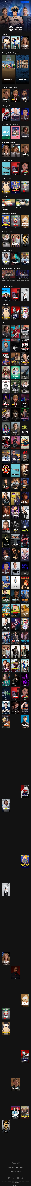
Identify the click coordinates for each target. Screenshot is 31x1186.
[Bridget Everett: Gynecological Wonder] (25, 414)
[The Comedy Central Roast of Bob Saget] (6, 484)
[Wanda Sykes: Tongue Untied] (15, 1126)
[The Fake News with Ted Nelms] (15, 638)
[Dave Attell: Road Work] (25, 568)
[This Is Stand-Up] (15, 1070)
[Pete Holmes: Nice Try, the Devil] (15, 944)
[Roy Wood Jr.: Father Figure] (6, 972)
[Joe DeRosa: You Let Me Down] (6, 749)
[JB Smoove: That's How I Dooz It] (15, 679)
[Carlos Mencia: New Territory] (15, 442)
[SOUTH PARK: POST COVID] (25, 986)
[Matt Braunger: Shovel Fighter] (6, 861)
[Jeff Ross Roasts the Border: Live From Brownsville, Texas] (15, 721)
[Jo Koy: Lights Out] (25, 735)
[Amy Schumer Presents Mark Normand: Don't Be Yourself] (6, 359)
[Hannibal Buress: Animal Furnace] (15, 651)
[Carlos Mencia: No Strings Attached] (25, 442)
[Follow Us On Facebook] (9, 1178)
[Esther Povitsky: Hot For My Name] (15, 624)
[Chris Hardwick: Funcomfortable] (25, 456)
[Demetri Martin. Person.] (15, 582)
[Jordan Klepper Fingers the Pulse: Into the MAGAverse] (6, 791)
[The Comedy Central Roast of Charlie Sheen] (25, 484)
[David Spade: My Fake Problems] (6, 582)
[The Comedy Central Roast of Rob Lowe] (25, 512)
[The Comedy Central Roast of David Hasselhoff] (6, 498)
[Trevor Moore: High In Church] (6, 1098)
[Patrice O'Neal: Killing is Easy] (15, 930)
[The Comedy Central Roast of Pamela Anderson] (15, 512)
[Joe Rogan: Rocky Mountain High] (25, 749)
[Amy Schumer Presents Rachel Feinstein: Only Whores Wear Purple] (15, 359)
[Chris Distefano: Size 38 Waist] (15, 456)
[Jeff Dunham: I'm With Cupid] (15, 693)
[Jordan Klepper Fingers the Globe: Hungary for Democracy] (15, 777)
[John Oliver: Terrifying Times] (25, 763)
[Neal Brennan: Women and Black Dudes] (25, 889)
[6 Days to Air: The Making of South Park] (6, 331)
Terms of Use (11, 1167)
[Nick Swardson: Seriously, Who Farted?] (6, 903)
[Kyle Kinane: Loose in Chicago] (15, 833)
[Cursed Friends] (25, 540)
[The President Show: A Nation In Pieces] (25, 944)
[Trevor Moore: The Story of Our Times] (15, 1098)
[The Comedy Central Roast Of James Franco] (25, 498)
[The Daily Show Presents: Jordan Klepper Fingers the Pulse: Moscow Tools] (15, 791)
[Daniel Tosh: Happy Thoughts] (15, 568)
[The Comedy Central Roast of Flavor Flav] (15, 498)
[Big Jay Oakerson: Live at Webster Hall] (25, 400)
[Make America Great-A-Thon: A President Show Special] (15, 847)
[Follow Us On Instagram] (22, 1178)
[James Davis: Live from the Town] (25, 679)
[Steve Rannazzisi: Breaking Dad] (15, 1028)
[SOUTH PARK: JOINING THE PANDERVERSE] (15, 1000)
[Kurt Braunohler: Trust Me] (15, 819)
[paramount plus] (8, 2)
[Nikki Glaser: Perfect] (25, 903)
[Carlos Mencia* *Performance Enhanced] (6, 442)
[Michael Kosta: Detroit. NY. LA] (15, 861)
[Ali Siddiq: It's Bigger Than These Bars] (15, 345)
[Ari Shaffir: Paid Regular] (6, 386)
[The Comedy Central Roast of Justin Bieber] (6, 512)
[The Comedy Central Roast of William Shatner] (6, 526)
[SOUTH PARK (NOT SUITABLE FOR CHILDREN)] (25, 1000)
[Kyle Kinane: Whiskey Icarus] (25, 833)
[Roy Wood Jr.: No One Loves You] (25, 972)
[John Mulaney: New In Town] (6, 763)
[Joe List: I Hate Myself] (15, 749)
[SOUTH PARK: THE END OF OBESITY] (6, 1014)
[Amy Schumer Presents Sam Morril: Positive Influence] (25, 359)
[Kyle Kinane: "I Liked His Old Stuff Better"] (6, 833)
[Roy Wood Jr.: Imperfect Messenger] (15, 972)
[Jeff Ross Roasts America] (15, 707)
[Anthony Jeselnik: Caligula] (25, 372)
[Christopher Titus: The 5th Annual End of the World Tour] (6, 470)
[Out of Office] (25, 917)
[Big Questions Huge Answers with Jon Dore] (6, 414)
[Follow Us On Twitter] (13, 1178)
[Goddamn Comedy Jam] (25, 638)
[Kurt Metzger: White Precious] (25, 819)
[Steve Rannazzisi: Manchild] (25, 1028)
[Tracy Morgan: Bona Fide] (25, 1084)
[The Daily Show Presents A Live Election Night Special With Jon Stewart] (25, 554)
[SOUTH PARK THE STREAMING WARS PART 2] (6, 1000)
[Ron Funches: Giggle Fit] (25, 958)
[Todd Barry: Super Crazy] (6, 1084)
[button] (3, 2)
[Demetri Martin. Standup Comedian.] (25, 582)
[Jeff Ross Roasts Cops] (25, 707)
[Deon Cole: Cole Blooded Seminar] (15, 596)
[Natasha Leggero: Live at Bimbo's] (25, 875)
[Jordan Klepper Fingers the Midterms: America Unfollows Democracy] (25, 777)
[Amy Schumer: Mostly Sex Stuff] (6, 372)
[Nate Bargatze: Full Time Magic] (6, 889)
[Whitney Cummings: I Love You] (25, 1126)
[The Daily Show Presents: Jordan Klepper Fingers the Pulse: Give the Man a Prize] (25, 1056)
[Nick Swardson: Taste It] (15, 903)
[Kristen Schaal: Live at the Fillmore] (25, 805)
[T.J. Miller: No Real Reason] (15, 1042)
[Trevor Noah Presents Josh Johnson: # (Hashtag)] (25, 1098)
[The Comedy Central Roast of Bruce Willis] (15, 484)
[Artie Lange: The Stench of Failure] (15, 386)
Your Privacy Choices (15, 1171)
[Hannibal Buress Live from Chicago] (25, 651)
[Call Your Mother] (25, 428)
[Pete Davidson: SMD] (6, 944)
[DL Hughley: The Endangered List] (15, 554)
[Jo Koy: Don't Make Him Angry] (15, 735)
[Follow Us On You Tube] (18, 1178)
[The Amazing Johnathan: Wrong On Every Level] (25, 345)
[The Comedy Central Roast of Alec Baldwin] (25, 470)
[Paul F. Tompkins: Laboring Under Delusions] (25, 930)
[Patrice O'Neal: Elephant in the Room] (6, 930)
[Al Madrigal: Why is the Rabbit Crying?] (6, 345)
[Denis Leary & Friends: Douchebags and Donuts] (6, 596)
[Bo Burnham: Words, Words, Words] (15, 414)
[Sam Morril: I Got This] (15, 1014)
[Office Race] (15, 917)
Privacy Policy (19, 1167)
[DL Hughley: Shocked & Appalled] (6, 554)
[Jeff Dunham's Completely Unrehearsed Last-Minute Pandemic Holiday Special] (25, 693)
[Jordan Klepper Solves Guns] (6, 777)
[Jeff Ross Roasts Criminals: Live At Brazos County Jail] (6, 721)
